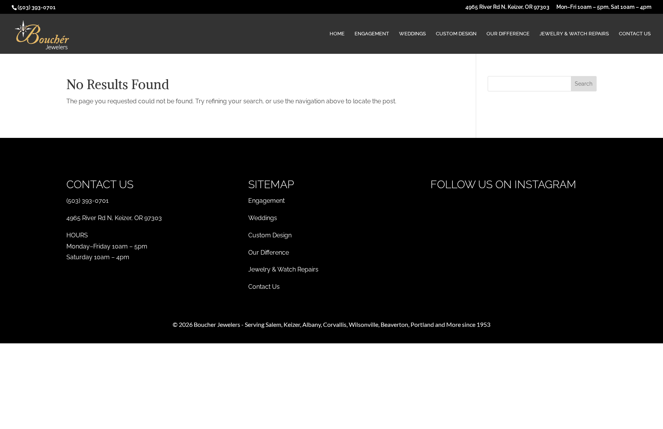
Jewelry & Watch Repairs (574, 33)
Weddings (412, 33)
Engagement (372, 33)
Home (337, 33)
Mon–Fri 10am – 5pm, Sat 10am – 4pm (603, 7)
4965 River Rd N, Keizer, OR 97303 (507, 7)
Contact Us (635, 33)
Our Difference (508, 33)
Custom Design (456, 33)
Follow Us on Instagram (503, 184)
